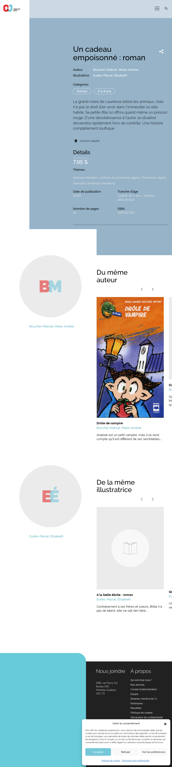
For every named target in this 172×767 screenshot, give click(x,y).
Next (153, 289)
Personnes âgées (154, 177)
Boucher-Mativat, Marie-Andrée (116, 69)
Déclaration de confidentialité (135, 760)
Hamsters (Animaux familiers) (94, 183)
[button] (165, 723)
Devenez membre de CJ (144, 698)
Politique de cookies (110, 760)
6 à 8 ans (104, 91)
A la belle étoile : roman (115, 595)
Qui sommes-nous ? (141, 680)
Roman (82, 91)
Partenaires (137, 703)
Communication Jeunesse (11, 8)
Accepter (98, 752)
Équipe (134, 694)
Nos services (137, 684)
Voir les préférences (153, 752)
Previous (142, 289)
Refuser (125, 752)
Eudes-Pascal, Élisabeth (110, 75)
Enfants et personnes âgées (120, 177)
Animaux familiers (86, 177)
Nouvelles (136, 708)
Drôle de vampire (110, 423)
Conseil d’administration (144, 689)
